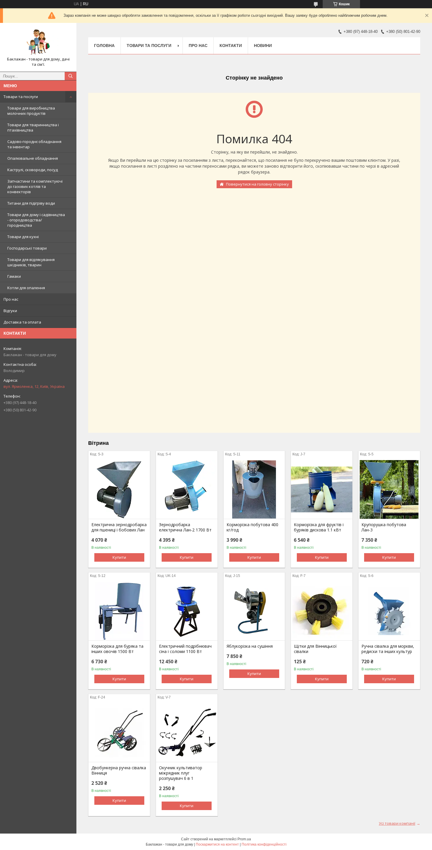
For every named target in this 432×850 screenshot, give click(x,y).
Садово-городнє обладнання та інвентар (34, 144)
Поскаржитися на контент (217, 844)
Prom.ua (244, 839)
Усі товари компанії (397, 823)
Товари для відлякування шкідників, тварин (31, 262)
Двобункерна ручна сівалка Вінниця (118, 770)
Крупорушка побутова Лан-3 (383, 527)
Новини (263, 45)
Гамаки (14, 276)
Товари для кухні (23, 236)
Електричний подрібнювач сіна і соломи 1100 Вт (185, 649)
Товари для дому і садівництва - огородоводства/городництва (36, 220)
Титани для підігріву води (31, 203)
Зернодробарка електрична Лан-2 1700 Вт (185, 527)
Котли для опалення (26, 287)
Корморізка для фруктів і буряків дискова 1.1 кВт (319, 527)
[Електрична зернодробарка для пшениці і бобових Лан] (119, 489)
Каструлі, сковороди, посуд (32, 169)
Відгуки (10, 310)
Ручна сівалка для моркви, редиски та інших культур (387, 649)
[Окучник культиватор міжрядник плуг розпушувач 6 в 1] (186, 732)
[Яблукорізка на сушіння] (254, 611)
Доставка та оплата (22, 322)
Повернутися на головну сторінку (257, 184)
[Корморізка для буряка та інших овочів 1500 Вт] (119, 611)
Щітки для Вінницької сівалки (315, 649)
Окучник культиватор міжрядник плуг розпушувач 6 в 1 (180, 773)
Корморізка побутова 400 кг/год (252, 527)
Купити (119, 557)
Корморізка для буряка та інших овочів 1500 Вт (117, 649)
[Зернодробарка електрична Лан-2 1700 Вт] (186, 489)
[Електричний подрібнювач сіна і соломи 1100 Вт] (186, 611)
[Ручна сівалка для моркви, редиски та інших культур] (389, 611)
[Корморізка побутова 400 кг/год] (254, 489)
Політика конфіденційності (264, 844)
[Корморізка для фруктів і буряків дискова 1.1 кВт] (321, 489)
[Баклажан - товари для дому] (38, 42)
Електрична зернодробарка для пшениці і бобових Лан (119, 527)
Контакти (231, 45)
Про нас (11, 299)
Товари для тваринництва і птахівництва (33, 127)
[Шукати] (70, 76)
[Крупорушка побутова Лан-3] (389, 489)
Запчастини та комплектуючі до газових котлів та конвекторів (35, 186)
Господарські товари (27, 248)
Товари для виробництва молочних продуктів (31, 110)
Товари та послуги (21, 96)
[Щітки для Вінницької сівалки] (321, 611)
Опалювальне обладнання (32, 158)
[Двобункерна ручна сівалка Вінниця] (119, 732)
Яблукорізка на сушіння (250, 646)
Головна (104, 45)
